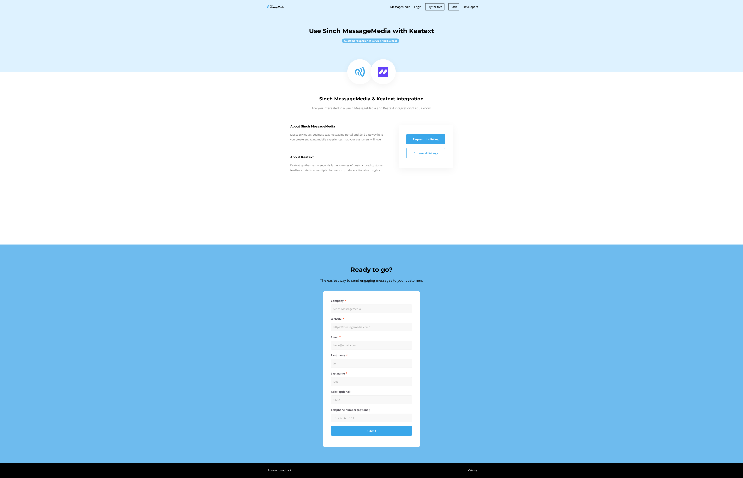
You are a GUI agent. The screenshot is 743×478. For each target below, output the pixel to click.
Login (417, 7)
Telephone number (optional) (350, 410)
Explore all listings (426, 153)
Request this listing (425, 139)
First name (338, 355)
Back (453, 7)
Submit (371, 431)
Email (334, 337)
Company (337, 301)
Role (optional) (341, 391)
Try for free (434, 7)
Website (336, 319)
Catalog (472, 470)
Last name (338, 373)
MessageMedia (400, 7)
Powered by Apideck (279, 470)
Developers (470, 7)
